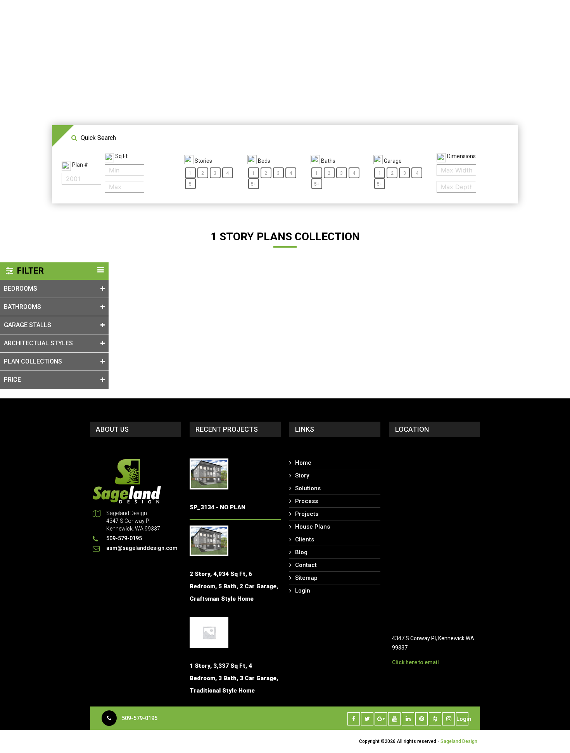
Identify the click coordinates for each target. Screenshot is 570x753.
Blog (301, 552)
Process (306, 501)
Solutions (308, 488)
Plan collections (33, 361)
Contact (306, 565)
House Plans (312, 526)
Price (12, 379)
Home (303, 462)
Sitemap (306, 577)
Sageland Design (458, 741)
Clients (304, 539)
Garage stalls (27, 325)
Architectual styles (38, 343)
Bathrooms (22, 306)
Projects (306, 513)
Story (302, 475)
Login (302, 590)
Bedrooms (20, 288)
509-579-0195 (139, 718)
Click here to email (415, 662)
